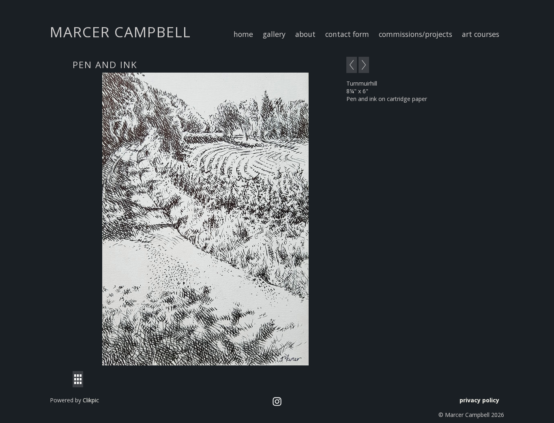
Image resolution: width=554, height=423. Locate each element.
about (305, 34)
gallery (274, 34)
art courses (480, 34)
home (243, 34)
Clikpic (91, 400)
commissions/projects (415, 34)
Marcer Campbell (120, 31)
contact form (347, 34)
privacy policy (479, 400)
